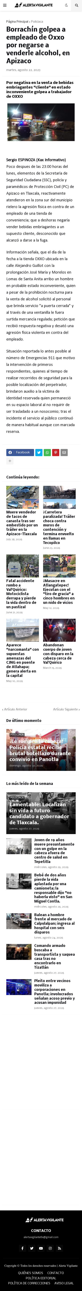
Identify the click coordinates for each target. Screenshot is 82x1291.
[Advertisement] (41, 1065)
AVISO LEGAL (64, 1283)
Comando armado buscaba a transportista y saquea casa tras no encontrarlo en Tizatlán (54, 957)
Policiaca (37, 21)
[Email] (64, 452)
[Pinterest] (55, 452)
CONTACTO (55, 1273)
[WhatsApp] (47, 452)
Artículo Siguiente (65, 709)
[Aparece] (22, 630)
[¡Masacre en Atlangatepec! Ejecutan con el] (59, 565)
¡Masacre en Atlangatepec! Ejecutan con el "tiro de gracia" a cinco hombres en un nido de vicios (59, 592)
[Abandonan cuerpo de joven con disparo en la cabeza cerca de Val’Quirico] (59, 630)
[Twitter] (38, 452)
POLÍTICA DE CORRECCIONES (29, 1283)
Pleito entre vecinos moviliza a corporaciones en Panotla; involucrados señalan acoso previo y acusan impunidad (54, 992)
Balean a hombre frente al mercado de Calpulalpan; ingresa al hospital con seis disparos (54, 924)
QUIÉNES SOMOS (30, 1273)
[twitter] (31, 1248)
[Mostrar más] (9, 460)
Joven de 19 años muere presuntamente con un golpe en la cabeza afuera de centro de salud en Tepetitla (54, 851)
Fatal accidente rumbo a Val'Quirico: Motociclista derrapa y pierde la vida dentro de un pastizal (21, 594)
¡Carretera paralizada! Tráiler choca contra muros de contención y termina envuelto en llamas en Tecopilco (59, 527)
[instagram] (50, 1248)
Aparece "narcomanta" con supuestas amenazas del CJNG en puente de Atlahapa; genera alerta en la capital (22, 660)
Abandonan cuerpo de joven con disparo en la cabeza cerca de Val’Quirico (58, 654)
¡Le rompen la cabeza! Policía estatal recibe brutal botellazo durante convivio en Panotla (40, 750)
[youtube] (41, 1248)
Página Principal (17, 21)
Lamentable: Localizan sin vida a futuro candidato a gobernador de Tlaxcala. (39, 814)
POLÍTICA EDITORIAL (41, 1278)
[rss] (59, 1248)
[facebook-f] (22, 1248)
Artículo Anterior (15, 709)
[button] (5, 5)
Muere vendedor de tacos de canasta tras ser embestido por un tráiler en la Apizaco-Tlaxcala (22, 523)
